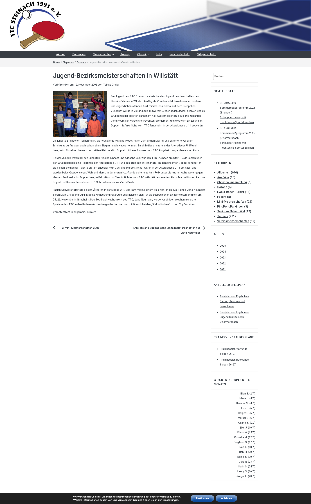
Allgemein (68, 62)
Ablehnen (226, 498)
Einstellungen (170, 500)
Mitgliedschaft (206, 54)
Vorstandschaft (180, 54)
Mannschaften (102, 54)
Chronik (142, 54)
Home (56, 62)
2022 (223, 263)
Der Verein (78, 54)
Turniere (81, 62)
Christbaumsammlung (232, 182)
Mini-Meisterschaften (231, 201)
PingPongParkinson (230, 206)
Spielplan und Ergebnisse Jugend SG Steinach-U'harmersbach (234, 317)
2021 (223, 269)
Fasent (221, 197)
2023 (223, 257)
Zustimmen (202, 498)
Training (125, 54)
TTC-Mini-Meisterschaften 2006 (79, 227)
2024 (223, 251)
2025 (223, 245)
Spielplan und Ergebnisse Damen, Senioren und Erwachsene (234, 301)
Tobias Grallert (111, 84)
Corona (222, 187)
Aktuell (60, 54)
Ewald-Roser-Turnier (230, 192)
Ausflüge (223, 177)
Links (159, 54)
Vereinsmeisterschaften (233, 221)
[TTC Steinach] (155, 25)
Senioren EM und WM (231, 211)
